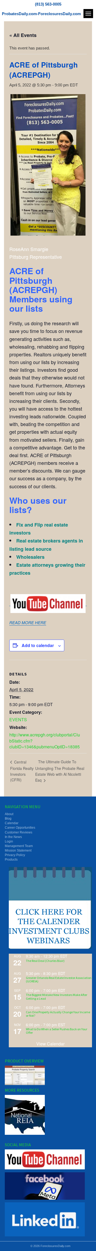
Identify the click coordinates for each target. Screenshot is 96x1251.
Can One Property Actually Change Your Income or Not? (58, 1014)
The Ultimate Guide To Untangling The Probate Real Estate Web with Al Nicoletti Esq (59, 771)
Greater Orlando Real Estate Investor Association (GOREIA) (58, 979)
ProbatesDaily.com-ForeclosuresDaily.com (41, 13)
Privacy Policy (15, 855)
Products (11, 859)
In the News (13, 837)
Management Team (19, 846)
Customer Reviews (18, 832)
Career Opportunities (20, 827)
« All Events (23, 35)
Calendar (11, 823)
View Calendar (50, 1044)
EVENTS (18, 719)
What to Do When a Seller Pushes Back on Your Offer (56, 1031)
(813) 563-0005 (48, 4)
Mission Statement (18, 850)
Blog (8, 818)
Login (9, 841)
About (9, 814)
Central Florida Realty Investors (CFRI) (22, 770)
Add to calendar (38, 645)
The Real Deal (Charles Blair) (45, 961)
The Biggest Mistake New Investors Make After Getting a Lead (56, 996)
